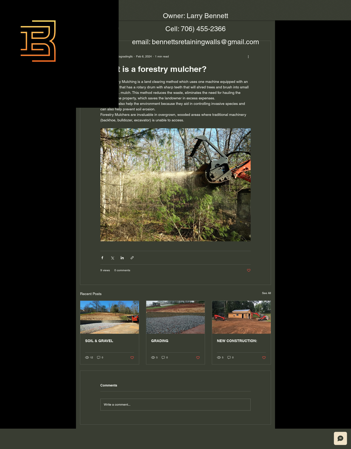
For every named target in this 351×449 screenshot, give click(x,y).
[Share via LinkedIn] (122, 258)
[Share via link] (132, 258)
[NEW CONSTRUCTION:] (241, 317)
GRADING (159, 341)
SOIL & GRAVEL (99, 341)
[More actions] (248, 56)
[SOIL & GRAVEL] (109, 317)
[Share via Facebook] (102, 258)
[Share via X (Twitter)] (112, 258)
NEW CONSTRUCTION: (237, 341)
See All (266, 293)
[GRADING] (175, 317)
